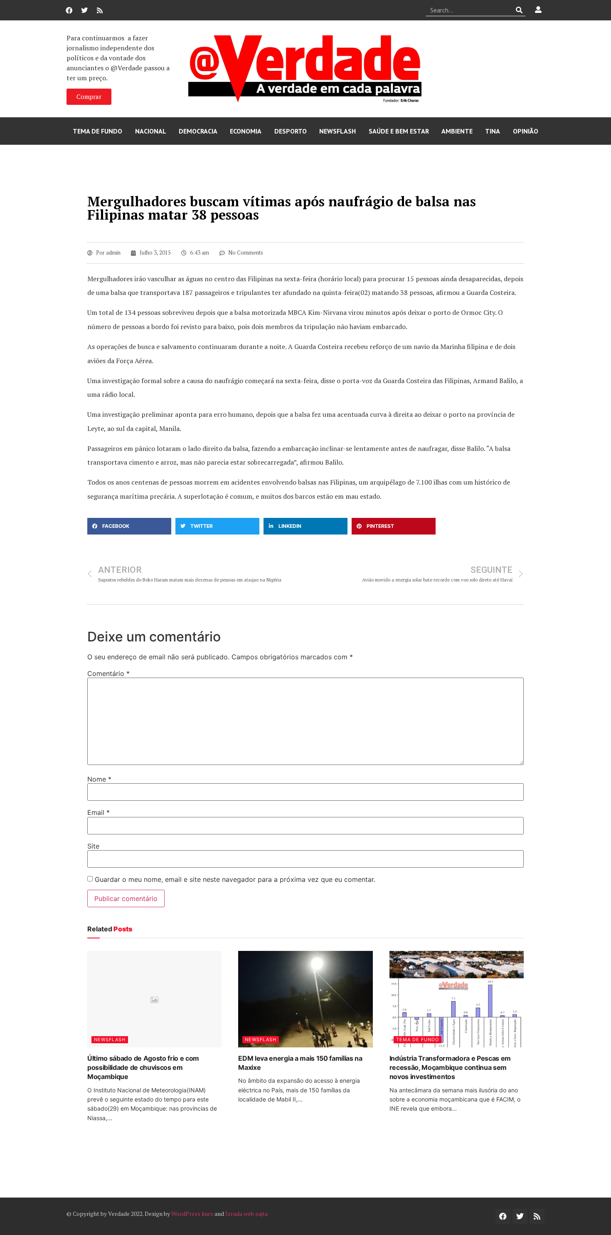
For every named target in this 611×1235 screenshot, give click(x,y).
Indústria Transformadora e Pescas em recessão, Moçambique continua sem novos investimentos (450, 1067)
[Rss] (99, 10)
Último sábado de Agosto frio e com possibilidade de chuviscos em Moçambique (143, 1067)
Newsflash (337, 131)
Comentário (108, 673)
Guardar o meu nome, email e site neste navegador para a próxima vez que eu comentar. (235, 879)
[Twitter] (84, 10)
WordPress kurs (192, 1214)
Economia (245, 131)
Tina (492, 131)
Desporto (290, 131)
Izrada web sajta (246, 1214)
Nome (99, 779)
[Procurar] (519, 10)
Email (98, 812)
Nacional (150, 131)
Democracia (198, 131)
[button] (129, 526)
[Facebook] (69, 10)
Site (93, 846)
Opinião (525, 131)
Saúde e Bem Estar (399, 131)
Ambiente (457, 131)
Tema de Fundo (97, 131)
